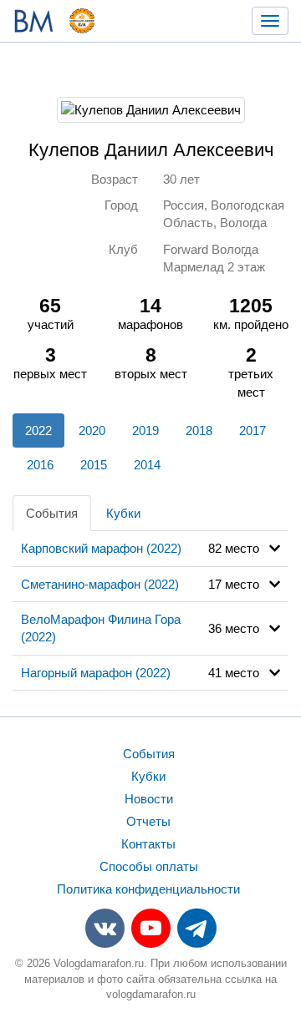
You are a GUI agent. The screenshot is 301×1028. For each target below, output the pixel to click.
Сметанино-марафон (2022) (100, 584)
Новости (149, 799)
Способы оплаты (148, 866)
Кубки (123, 513)
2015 (93, 465)
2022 (38, 430)
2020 (92, 430)
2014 (147, 465)
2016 (40, 465)
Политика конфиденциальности (148, 889)
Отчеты (148, 821)
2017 (252, 430)
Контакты (148, 844)
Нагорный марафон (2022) (96, 673)
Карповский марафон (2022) (101, 548)
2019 (145, 430)
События (52, 513)
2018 (199, 430)
